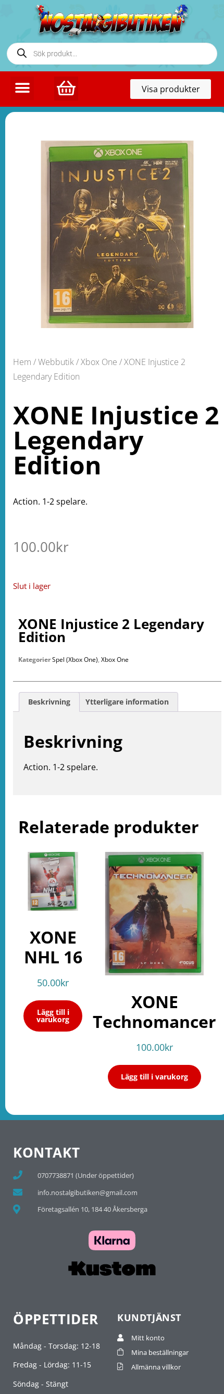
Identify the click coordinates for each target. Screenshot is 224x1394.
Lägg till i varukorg (52, 1015)
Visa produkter (176, 91)
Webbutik (56, 362)
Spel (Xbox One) (75, 659)
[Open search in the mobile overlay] (112, 53)
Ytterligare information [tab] (127, 702)
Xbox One (99, 362)
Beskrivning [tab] (49, 702)
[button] (22, 88)
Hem (22, 362)
